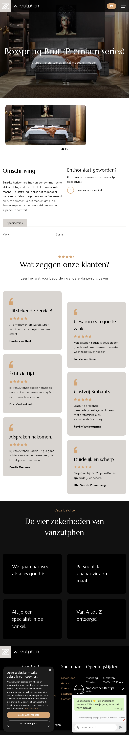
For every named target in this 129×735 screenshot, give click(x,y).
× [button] (50, 670)
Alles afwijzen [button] (28, 723)
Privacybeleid (31, 708)
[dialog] (28, 699)
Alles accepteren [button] (28, 715)
